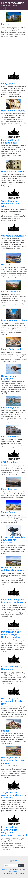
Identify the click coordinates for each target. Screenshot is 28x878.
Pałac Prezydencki (10, 407)
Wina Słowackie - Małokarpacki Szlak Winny (11, 204)
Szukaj (21, 865)
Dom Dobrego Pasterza (13, 110)
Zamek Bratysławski (11, 349)
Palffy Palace (8, 83)
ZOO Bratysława (9, 462)
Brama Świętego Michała (14, 320)
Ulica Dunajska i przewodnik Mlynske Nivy (12, 701)
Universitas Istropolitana (13, 171)
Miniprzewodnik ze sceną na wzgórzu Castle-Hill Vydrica (11, 634)
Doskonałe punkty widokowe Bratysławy (12, 569)
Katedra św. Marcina (11, 291)
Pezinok (5, 730)
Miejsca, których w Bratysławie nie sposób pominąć (13, 760)
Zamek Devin (8, 512)
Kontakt (4, 869)
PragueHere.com (14, 871)
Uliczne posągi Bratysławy (8, 377)
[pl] (3, 8)
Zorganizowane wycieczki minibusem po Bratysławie (14, 795)
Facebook (15, 860)
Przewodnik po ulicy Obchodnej (11, 667)
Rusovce (5, 24)
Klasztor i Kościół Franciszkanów (10, 141)
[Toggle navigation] (9, 8)
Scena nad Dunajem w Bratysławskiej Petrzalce (13, 601)
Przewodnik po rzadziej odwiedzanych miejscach (13, 540)
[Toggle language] (3, 8)
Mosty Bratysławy (10, 489)
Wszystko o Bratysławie (13, 235)
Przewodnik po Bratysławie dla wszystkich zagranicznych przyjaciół (14, 831)
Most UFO (6, 264)
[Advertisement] (14, 53)
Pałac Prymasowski (11, 436)
